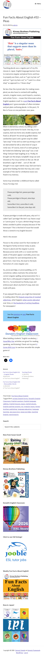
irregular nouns (29, 406)
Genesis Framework (34, 650)
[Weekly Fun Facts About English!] (16, 575)
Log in (26, 653)
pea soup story (15, 412)
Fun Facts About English (20, 396)
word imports (14, 414)
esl (22, 406)
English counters (17, 401)
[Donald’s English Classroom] (16, 507)
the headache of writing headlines (26, 303)
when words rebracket (31, 300)
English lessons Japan (17, 404)
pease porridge (26, 412)
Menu (39, 4)
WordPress (19, 653)
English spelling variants (11, 406)
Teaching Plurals (27, 372)
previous (17, 314)
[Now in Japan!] (16, 609)
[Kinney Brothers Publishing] (16, 473)
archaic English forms (20, 398)
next (24, 314)
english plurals (31, 404)
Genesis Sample (20, 650)
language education (25, 409)
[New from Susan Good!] (16, 439)
